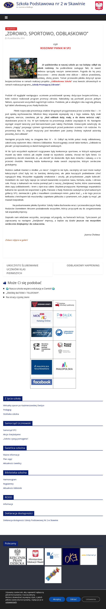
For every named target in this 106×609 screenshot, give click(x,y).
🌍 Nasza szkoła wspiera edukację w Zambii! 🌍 (30, 288)
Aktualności (11, 28)
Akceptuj (57, 599)
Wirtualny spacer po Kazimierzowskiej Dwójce (23, 405)
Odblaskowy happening (83, 265)
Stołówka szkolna (11, 414)
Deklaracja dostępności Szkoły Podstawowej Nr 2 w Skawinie (30, 520)
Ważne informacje (11, 454)
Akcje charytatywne (12, 434)
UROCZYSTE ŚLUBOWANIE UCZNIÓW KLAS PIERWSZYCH (22, 269)
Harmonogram (9, 479)
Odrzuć (73, 599)
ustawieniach (11, 602)
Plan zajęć (7, 459)
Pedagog (7, 409)
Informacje (8, 504)
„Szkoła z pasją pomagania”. (16, 438)
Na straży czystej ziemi (17, 297)
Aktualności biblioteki (12, 488)
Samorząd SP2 (9, 430)
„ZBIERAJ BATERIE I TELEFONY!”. (22, 292)
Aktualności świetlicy (12, 463)
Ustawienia (91, 599)
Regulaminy (8, 483)
